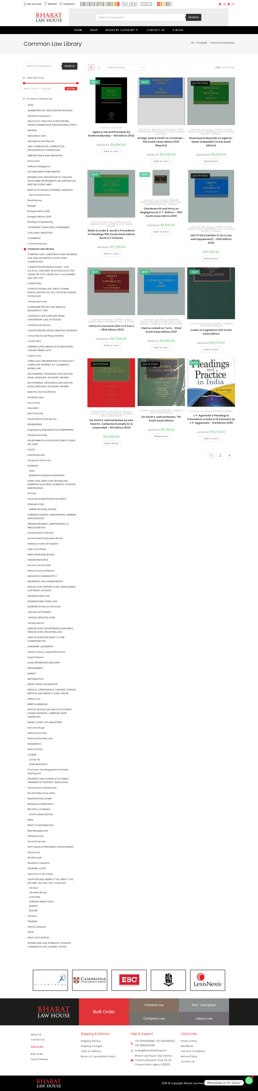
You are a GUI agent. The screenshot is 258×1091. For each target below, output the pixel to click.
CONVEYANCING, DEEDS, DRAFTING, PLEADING (52, 330)
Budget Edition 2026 (39, 211)
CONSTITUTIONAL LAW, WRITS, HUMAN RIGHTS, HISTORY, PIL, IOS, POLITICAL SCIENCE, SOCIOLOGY (52, 292)
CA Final (33, 888)
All (232, 67)
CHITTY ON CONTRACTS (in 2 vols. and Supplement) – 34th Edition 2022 (211, 239)
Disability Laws (36, 397)
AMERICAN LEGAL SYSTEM (42, 509)
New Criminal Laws (39, 195)
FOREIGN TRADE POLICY (41, 901)
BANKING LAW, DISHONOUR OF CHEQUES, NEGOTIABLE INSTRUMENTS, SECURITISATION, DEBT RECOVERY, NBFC (52, 180)
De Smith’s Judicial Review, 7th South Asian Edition (161, 418)
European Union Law (39, 460)
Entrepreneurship (37, 435)
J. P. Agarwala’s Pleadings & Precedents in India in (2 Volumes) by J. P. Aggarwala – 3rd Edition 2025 (211, 419)
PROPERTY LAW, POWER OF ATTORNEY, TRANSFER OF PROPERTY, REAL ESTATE (48, 780)
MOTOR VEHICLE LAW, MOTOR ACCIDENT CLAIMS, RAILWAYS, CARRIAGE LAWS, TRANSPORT (50, 713)
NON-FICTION (35, 749)
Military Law (34, 698)
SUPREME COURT (37, 868)
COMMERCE (34, 238)
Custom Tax (34, 355)
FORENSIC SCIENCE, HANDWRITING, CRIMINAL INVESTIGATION (52, 516)
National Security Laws (40, 738)
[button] (123, 81)
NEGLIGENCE (151, 204)
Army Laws (34, 161)
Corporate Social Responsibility (45, 335)
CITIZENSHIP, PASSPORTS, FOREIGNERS (49, 227)
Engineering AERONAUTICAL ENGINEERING (51, 429)
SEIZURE (33, 910)
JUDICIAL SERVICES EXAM (41, 617)
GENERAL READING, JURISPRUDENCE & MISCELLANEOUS (48, 525)
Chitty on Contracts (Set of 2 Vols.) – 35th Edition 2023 (111, 327)
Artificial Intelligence (39, 166)
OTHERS (32, 754)
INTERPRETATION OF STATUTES (44, 606)
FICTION (32, 493)
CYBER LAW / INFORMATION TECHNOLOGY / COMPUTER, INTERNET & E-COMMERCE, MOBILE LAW (51, 364)
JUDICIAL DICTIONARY (39, 612)
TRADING (32, 921)
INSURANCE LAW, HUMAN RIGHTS (45, 581)
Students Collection (39, 863)
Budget (32, 205)
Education (33, 408)
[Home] (192, 42)
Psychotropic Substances (42, 787)
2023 (32, 471)
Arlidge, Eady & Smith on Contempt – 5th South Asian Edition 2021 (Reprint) (161, 141)
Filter (71, 88)
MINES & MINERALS (38, 704)
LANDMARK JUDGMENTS (41, 646)
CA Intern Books (38, 892)
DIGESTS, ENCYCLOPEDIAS (42, 392)
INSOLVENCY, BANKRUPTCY (42, 576)
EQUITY (31, 449)
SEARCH (33, 906)
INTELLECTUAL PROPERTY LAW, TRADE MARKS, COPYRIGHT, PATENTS (52, 588)
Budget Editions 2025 (39, 216)
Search (193, 17)
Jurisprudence (36, 623)
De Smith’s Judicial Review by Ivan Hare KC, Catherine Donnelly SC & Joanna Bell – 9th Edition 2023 (111, 423)
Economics (34, 402)
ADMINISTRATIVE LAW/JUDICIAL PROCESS (111, 411)
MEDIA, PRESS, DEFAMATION (43, 684)
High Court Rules (37, 549)
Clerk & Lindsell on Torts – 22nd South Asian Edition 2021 (161, 330)
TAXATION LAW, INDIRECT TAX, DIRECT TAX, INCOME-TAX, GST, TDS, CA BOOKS (51, 881)
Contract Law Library (39, 325)
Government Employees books (45, 538)
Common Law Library (222, 42)
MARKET (32, 673)
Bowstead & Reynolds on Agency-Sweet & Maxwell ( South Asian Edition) (211, 141)
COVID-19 (34, 759)
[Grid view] (91, 68)
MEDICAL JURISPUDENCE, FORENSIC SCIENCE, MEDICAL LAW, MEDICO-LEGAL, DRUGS (52, 691)
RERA (30, 819)
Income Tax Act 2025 (39, 565)
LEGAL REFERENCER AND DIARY (44, 662)
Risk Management (38, 830)
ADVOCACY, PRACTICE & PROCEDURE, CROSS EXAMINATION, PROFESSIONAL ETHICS (160, 130)
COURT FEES (34, 341)
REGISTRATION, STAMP (40, 798)
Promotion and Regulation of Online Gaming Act (48, 771)
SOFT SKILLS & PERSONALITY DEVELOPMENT (51, 847)
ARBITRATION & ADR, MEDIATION (45, 155)
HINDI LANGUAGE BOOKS (41, 554)
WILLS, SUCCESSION (38, 937)
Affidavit (32, 130)
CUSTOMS (34, 897)
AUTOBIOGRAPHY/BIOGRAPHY (44, 171)
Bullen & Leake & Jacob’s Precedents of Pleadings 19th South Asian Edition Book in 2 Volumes (111, 234)
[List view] (99, 68)
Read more (211, 161)
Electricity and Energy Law (42, 419)
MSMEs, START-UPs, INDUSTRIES (45, 722)
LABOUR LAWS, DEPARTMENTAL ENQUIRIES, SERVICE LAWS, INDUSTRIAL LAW (50, 630)
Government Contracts (41, 532)
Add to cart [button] (111, 151)
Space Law (34, 852)
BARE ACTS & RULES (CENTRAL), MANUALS (50, 190)
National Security (37, 733)
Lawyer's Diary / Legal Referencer (46, 652)
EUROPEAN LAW (36, 455)
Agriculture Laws (37, 135)
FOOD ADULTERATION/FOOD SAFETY (47, 499)
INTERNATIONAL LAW (39, 596)
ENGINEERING (35, 424)
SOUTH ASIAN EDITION (120, 225)
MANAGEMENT (35, 668)
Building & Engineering (40, 222)
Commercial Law (37, 243)
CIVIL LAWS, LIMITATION (40, 232)
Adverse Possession (39, 116)
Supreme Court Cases (40, 874)
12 (223, 67)
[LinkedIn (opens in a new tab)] (229, 4)
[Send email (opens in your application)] (232, 4)
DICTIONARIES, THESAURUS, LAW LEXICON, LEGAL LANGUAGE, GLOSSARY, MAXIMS (50, 375)
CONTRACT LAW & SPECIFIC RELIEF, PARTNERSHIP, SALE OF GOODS (211, 130)
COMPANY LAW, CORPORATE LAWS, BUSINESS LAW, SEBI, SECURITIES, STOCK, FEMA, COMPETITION (52, 258)
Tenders (32, 916)
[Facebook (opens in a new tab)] (220, 4)
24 (227, 67)
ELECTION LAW (35, 413)
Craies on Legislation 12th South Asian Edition (211, 331)
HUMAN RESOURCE (38, 559)
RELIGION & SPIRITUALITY (41, 804)
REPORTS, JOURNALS (211, 133)
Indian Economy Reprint (41, 570)
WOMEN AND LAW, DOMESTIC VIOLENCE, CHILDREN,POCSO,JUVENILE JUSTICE (49, 944)
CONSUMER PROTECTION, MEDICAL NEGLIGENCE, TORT (161, 201)
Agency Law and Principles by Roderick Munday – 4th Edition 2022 (111, 133)
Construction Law (37, 301)
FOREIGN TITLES (36, 504)
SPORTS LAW (35, 857)
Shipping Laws (36, 836)
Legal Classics (36, 657)
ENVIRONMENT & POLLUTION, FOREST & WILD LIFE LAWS (51, 442)
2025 (30, 105)
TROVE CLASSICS (37, 927)
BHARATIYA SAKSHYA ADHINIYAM (46, 475)
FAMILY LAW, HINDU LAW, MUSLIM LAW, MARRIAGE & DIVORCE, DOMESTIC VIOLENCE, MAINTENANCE (52, 484)
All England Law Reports (41, 141)
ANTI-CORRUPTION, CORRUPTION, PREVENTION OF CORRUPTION (46, 148)
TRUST (31, 932)
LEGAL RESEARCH (38, 764)
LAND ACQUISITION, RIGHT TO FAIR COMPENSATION (46, 639)
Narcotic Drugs (36, 727)
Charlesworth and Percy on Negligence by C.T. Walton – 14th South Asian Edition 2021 (161, 212)
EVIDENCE (33, 465)
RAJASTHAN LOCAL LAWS (41, 793)
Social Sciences (37, 841)
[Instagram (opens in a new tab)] (224, 4)
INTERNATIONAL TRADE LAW (42, 601)
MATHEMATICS (36, 679)
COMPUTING (34, 283)
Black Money (35, 200)
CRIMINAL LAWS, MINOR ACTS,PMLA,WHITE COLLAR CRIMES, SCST (50, 348)
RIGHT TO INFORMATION (41, 825)
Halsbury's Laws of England (43, 543)
